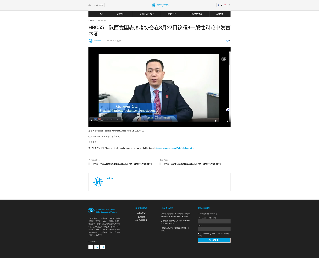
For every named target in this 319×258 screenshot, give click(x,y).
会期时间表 (171, 14)
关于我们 (120, 14)
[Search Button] (230, 5)
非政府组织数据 (196, 14)
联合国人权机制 (146, 14)
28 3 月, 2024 (109, 41)
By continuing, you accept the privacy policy (213, 235)
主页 (101, 14)
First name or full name (207, 218)
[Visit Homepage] (160, 5)
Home (90, 21)
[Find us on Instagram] (225, 5)
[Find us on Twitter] (222, 5)
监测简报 (219, 14)
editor (98, 41)
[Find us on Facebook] (218, 5)
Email (200, 226)
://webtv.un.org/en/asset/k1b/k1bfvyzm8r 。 (175, 148)
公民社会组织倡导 (101, 21)
